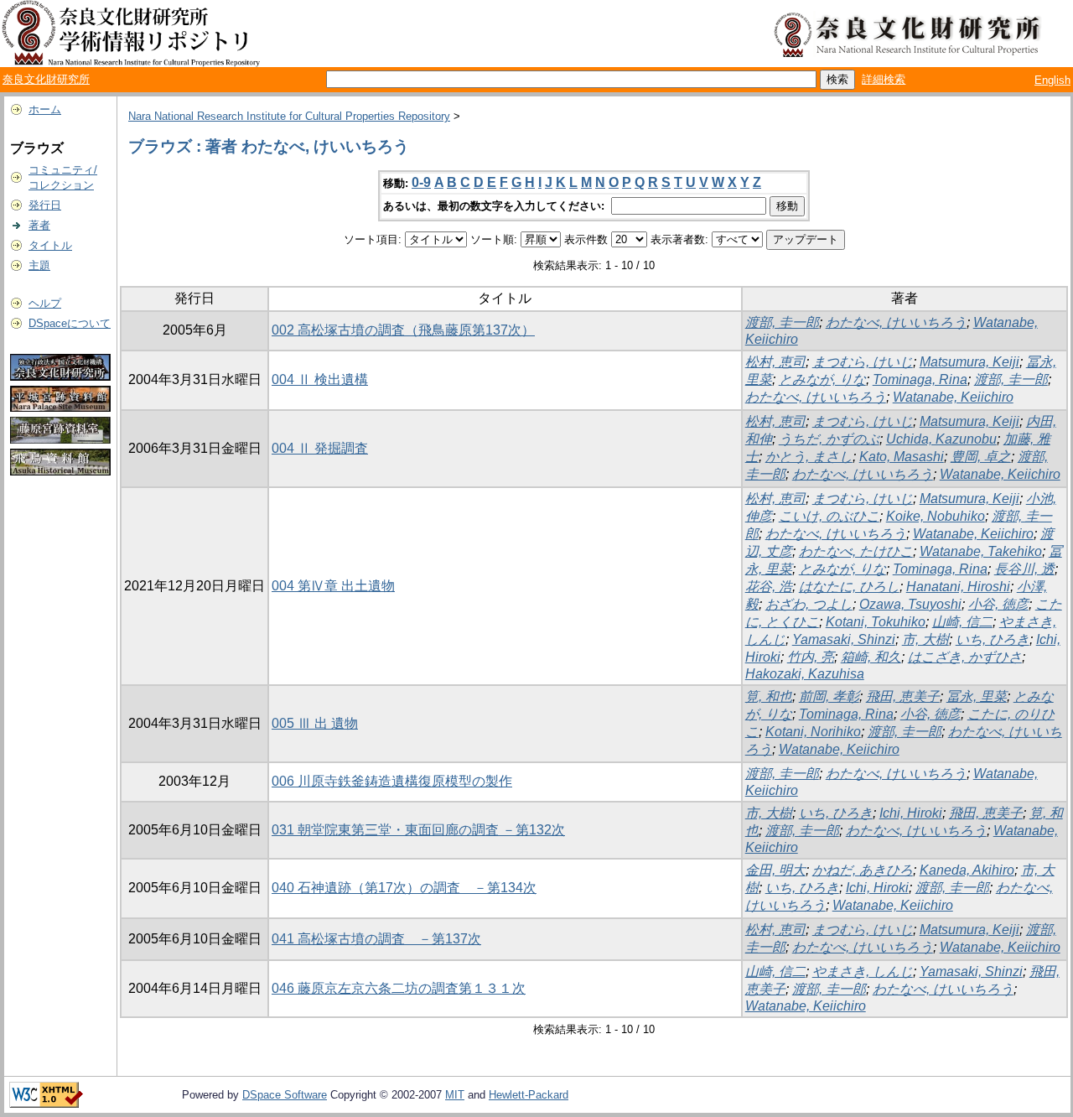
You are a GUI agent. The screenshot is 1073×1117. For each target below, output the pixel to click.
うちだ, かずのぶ (829, 439)
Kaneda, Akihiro (967, 870)
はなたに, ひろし (849, 586)
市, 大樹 (925, 639)
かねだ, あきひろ (862, 870)
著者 (39, 225)
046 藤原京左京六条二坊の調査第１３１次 (399, 988)
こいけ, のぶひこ (829, 516)
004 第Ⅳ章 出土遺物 (333, 586)
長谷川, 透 (1024, 569)
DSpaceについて (70, 323)
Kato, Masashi (901, 456)
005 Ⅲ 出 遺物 (315, 723)
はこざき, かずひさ (965, 657)
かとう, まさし (809, 456)
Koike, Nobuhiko (935, 516)
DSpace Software (284, 1094)
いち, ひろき (992, 639)
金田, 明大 (775, 870)
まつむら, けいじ (862, 362)
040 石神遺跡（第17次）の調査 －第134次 (404, 888)
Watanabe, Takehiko (981, 551)
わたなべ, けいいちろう (896, 322)
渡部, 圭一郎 (782, 322)
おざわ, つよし (809, 604)
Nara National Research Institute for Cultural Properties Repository (289, 116)
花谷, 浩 (768, 586)
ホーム (45, 109)
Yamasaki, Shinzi (843, 639)
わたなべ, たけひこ (856, 551)
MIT (454, 1094)
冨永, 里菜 (976, 696)
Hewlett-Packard (528, 1094)
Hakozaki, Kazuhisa (804, 674)
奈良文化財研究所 (46, 79)
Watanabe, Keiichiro (953, 397)
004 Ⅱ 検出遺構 (320, 379)
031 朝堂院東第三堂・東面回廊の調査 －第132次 (418, 830)
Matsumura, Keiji (969, 362)
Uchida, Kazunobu (941, 439)
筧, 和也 (768, 696)
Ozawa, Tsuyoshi (910, 604)
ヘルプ (45, 303)
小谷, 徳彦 (998, 604)
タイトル (50, 245)
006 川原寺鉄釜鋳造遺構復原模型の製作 (392, 781)
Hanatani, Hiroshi (958, 586)
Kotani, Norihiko (813, 732)
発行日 (45, 205)
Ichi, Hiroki (910, 813)
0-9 (421, 182)
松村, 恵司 (775, 362)
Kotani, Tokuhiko (875, 622)
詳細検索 (883, 79)
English (1052, 80)
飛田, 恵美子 (903, 696)
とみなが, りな (822, 379)
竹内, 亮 (810, 657)
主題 (39, 265)
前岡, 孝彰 (829, 696)
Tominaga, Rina (920, 379)
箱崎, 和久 (871, 657)
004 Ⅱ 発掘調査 (320, 448)
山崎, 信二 (962, 622)
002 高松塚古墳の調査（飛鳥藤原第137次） (403, 330)
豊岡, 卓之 (981, 456)
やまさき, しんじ (862, 971)
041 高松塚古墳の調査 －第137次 (376, 939)
